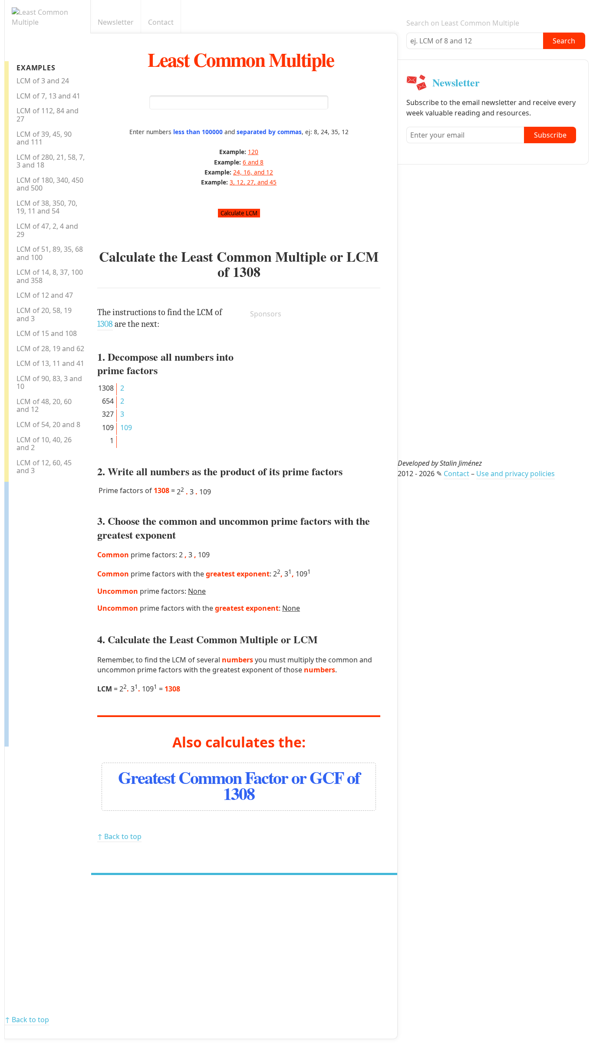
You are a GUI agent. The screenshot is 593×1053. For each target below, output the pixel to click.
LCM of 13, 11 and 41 (50, 363)
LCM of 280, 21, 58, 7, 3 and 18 (50, 161)
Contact (161, 22)
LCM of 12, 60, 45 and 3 (44, 467)
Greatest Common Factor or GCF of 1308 (238, 785)
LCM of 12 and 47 (44, 295)
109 (126, 427)
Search (564, 41)
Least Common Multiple (241, 59)
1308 (246, 271)
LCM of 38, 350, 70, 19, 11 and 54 (46, 207)
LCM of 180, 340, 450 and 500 (49, 184)
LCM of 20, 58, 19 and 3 (44, 314)
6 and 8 (253, 162)
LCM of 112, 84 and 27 (47, 115)
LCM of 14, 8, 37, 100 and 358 (49, 276)
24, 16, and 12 (253, 172)
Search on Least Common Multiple (462, 23)
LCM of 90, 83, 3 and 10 (49, 383)
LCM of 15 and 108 (46, 333)
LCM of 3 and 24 (42, 81)
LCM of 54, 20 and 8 (48, 424)
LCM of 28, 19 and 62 (50, 348)
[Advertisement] (43, 612)
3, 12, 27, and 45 (253, 182)
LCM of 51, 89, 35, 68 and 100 (49, 253)
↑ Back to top (119, 836)
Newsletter (116, 22)
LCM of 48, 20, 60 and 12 (44, 406)
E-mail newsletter (393, 22)
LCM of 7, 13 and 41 (48, 96)
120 (253, 152)
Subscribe (550, 135)
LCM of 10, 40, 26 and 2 (44, 444)
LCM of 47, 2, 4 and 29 (47, 230)
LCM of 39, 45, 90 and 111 (44, 138)
